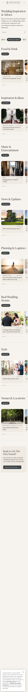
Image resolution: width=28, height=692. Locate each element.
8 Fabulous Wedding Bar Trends (12, 78)
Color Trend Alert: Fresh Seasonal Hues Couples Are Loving (12, 278)
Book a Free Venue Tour (11, 467)
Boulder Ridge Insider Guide (11, 378)
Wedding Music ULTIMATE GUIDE (10, 180)
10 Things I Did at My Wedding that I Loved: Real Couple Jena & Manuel (12, 331)
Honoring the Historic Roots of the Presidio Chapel (11, 128)
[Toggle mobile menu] (3, 2)
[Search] (24, 2)
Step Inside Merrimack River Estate (10, 428)
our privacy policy (11, 681)
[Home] (13, 2)
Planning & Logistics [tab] (14, 39)
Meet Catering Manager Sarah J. (12, 228)
